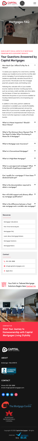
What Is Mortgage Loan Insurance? (15, 144)
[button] (19, 66)
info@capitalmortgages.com (14, 388)
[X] (7, 394)
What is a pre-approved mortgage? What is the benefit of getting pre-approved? (17, 167)
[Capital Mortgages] (14, 3)
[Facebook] (3, 394)
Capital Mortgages (22, 430)
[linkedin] (11, 394)
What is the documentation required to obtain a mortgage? (16, 186)
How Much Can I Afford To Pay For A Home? (15, 66)
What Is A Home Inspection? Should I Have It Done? (16, 123)
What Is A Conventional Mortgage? (15, 151)
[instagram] (16, 394)
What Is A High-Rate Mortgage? (14, 158)
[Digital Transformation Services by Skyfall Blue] (22, 435)
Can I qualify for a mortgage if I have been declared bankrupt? (18, 176)
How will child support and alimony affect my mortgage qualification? (17, 195)
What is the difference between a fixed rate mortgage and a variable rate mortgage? (19, 205)
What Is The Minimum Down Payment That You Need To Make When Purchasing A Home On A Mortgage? (17, 134)
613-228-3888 (10, 385)
